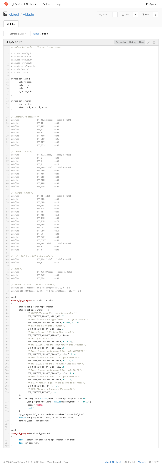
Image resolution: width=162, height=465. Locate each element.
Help (58, 4)
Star (127, 14)
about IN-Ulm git (113, 462)
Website (142, 462)
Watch (106, 14)
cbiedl (14, 14)
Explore (46, 4)
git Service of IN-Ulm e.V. (24, 4)
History (132, 42)
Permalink (121, 42)
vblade (28, 14)
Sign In (153, 4)
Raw (141, 42)
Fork (147, 14)
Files (12, 23)
